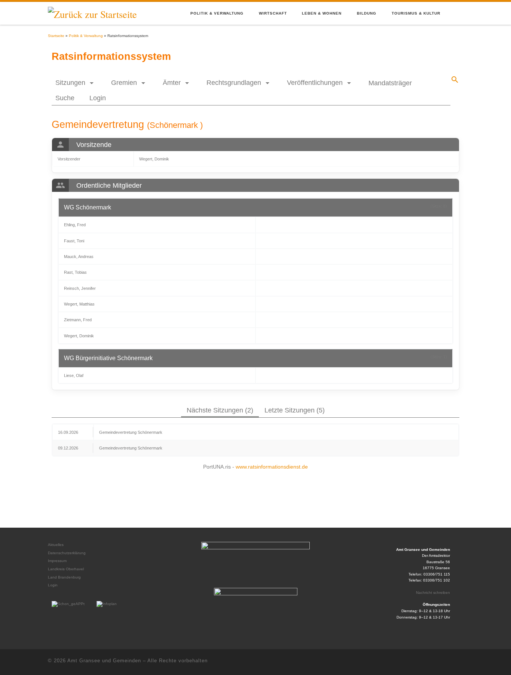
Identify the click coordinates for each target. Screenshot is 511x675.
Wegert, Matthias (79, 304)
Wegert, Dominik (154, 159)
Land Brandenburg (64, 577)
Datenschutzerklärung (67, 553)
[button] (75, 82)
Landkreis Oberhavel (66, 569)
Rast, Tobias (75, 272)
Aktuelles (56, 545)
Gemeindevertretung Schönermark (130, 432)
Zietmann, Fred (78, 319)
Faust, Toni (74, 241)
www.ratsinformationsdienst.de (272, 467)
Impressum (57, 561)
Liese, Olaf (73, 375)
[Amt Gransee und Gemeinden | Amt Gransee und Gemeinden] (92, 12)
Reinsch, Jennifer (80, 288)
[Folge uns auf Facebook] (459, 662)
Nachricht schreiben (433, 592)
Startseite (56, 36)
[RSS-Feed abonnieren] (444, 662)
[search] (454, 79)
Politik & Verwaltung (86, 36)
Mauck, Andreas (79, 256)
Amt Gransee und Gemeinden (104, 660)
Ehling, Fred (75, 225)
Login (53, 585)
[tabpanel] (255, 440)
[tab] (220, 409)
